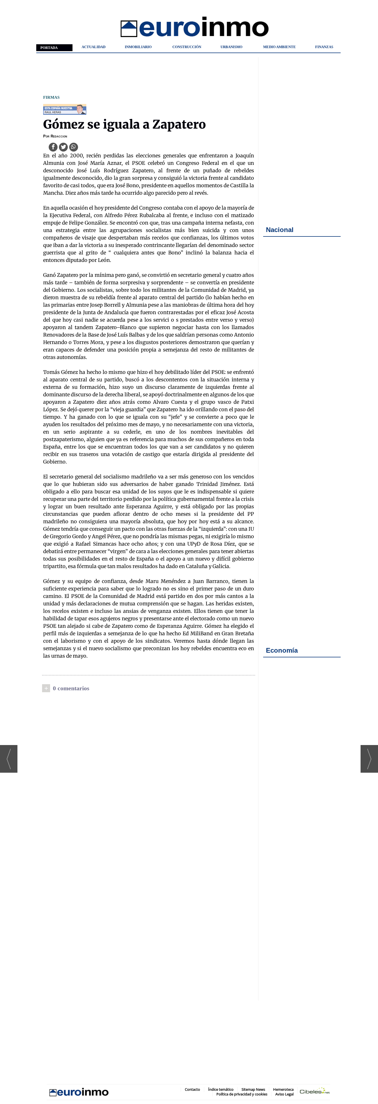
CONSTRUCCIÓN (186, 47)
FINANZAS (324, 47)
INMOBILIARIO (138, 47)
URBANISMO (231, 47)
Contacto (192, 1089)
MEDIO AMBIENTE (279, 47)
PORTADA (49, 48)
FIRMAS (51, 97)
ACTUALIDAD (93, 47)
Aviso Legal (284, 1094)
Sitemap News (253, 1089)
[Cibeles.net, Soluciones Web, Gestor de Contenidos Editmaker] (315, 1091)
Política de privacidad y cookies (241, 1094)
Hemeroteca (283, 1089)
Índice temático (221, 1089)
